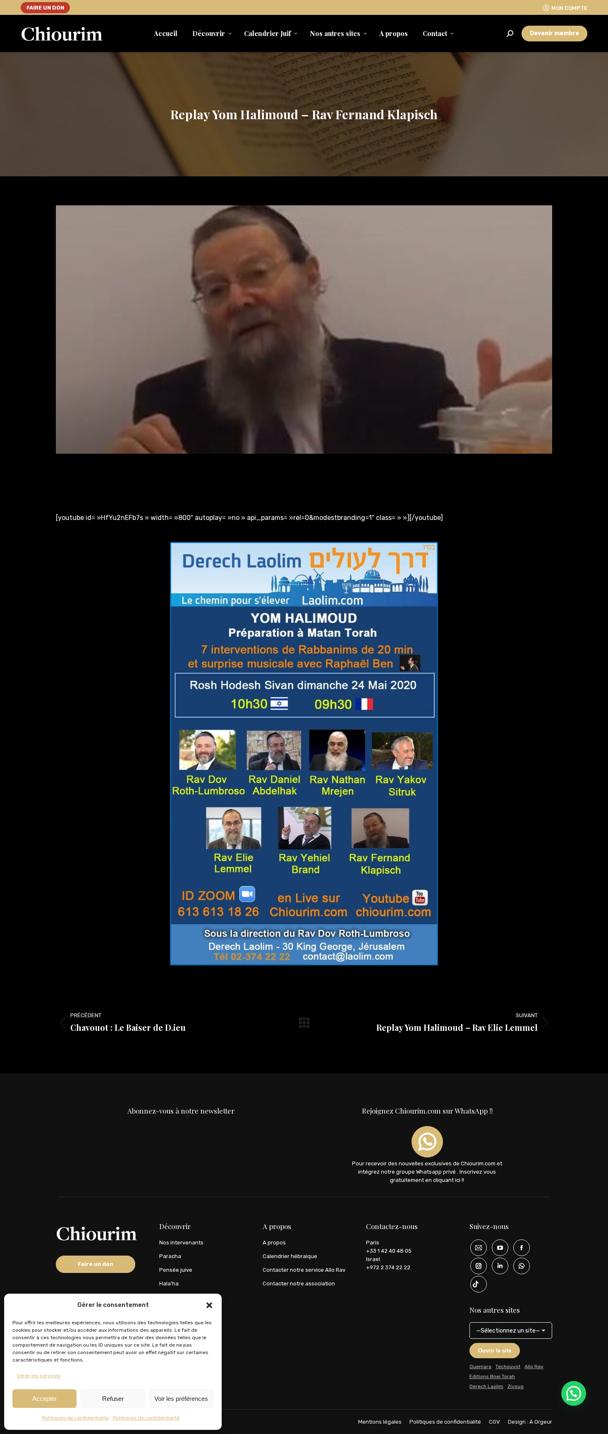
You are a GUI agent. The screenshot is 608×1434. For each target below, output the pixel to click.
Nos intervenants (181, 1242)
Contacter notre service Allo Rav (304, 1270)
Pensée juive (175, 1270)
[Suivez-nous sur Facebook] (518, 1247)
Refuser (113, 1398)
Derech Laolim (486, 1386)
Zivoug (515, 1386)
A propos (274, 1242)
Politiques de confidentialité (75, 1418)
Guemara (480, 1366)
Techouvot (507, 1366)
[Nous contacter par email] (475, 1247)
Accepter (44, 1398)
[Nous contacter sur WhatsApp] (518, 1266)
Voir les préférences (181, 1398)
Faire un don (95, 1264)
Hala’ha (169, 1283)
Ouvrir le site (494, 1350)
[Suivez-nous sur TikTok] (475, 1284)
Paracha (170, 1256)
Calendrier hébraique (290, 1256)
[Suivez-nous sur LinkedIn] (497, 1266)
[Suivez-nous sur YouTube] (497, 1247)
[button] (209, 1305)
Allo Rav (533, 1366)
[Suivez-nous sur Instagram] (475, 1266)
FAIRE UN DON (45, 8)
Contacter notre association (299, 1283)
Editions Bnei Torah (492, 1376)
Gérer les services (38, 1376)
